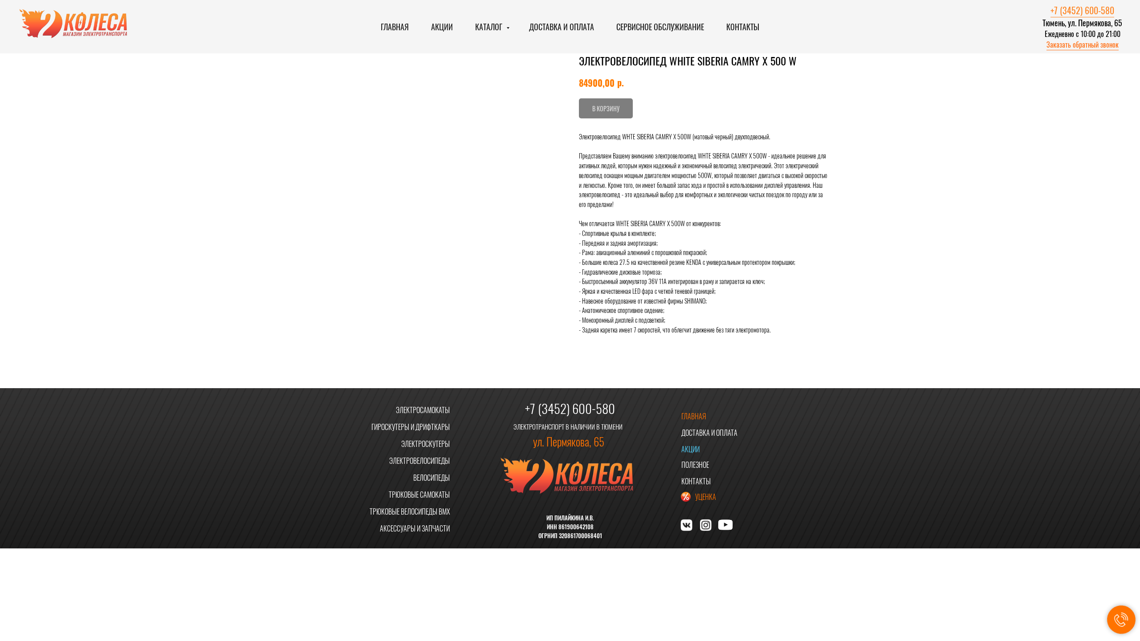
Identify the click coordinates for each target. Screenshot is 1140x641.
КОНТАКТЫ (696, 481)
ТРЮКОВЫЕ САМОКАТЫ (419, 494)
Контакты (742, 26)
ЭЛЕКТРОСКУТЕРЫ (425, 443)
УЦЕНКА (705, 496)
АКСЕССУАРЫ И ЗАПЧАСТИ (415, 528)
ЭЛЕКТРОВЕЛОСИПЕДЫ (419, 460)
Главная (395, 26)
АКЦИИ (690, 449)
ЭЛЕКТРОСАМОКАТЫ (423, 410)
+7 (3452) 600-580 (1082, 10)
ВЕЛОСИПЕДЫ (431, 477)
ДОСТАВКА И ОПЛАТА (709, 432)
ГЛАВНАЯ (693, 416)
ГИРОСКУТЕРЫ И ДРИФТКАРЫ (410, 427)
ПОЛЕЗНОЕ (695, 464)
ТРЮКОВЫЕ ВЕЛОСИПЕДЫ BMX (410, 511)
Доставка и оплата (561, 26)
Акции (442, 26)
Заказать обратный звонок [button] (1082, 44)
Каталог (489, 26)
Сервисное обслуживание (660, 26)
